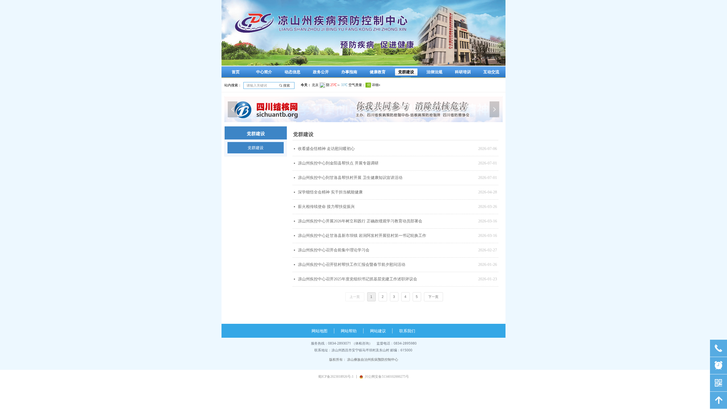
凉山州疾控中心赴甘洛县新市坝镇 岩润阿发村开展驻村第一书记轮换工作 (362, 235)
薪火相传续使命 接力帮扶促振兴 (326, 206)
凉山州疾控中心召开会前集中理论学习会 (333, 250)
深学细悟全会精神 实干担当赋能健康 (330, 192)
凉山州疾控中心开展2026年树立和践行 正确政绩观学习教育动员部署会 (360, 221)
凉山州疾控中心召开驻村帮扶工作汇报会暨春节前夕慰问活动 (351, 264)
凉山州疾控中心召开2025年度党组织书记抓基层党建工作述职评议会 (357, 279)
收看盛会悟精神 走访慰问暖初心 (326, 149)
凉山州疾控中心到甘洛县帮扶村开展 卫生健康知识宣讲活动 (350, 178)
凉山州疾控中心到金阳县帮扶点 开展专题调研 (338, 163)
